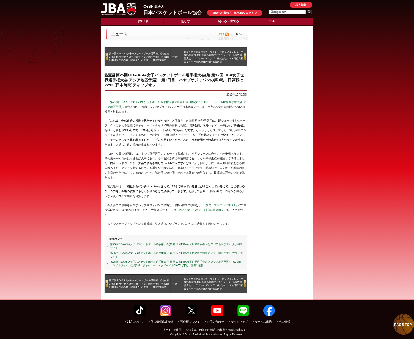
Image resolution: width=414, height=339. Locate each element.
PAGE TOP (403, 324)
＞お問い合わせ (214, 321)
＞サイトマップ (238, 321)
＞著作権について (188, 321)
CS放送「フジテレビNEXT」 (220, 205)
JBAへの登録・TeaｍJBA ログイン (235, 12)
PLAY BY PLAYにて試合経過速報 (200, 210)
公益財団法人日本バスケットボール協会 (118, 9)
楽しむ (185, 21)
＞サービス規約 (262, 321)
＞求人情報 (283, 321)
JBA (272, 21)
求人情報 (301, 4)
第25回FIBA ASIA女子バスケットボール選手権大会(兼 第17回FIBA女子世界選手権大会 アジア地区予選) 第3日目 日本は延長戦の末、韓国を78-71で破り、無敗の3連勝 (140, 56)
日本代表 (142, 21)
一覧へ (237, 34)
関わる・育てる (228, 21)
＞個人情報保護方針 (160, 321)
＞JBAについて (134, 321)
